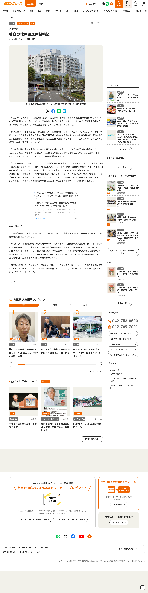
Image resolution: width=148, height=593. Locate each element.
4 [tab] (45, 364)
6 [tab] (61, 364)
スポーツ (57, 11)
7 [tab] (68, 364)
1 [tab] (21, 364)
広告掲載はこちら (117, 344)
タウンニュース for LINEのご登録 (34, 520)
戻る (12, 17)
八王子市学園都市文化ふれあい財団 (123, 386)
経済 (76, 11)
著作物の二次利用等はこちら (121, 339)
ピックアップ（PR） (91, 11)
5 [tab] (53, 364)
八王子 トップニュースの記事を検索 (122, 252)
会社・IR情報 (10, 547)
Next (101, 364)
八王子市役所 (115, 370)
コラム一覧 (122, 303)
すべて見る (122, 150)
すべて (5, 11)
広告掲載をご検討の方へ (28, 547)
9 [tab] (84, 364)
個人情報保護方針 (9, 552)
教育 (48, 11)
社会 (39, 11)
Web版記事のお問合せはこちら (122, 355)
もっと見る (94, 371)
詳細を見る (118, 504)
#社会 (13, 282)
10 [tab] (92, 364)
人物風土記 (127, 11)
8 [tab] (76, 364)
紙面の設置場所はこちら (119, 350)
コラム (138, 11)
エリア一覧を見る (91, 439)
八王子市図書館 (116, 374)
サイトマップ (35, 552)
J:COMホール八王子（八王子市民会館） (123, 379)
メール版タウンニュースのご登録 (70, 520)
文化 (31, 11)
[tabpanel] (56, 75)
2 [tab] (29, 364)
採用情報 (44, 547)
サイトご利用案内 (23, 552)
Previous (11, 364)
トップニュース (19, 11)
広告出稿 (92, 4)
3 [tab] (37, 364)
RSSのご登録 (118, 522)
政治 (68, 11)
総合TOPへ (43, 4)
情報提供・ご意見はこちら (120, 333)
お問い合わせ (130, 549)
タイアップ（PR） (111, 11)
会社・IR (127, 6)
